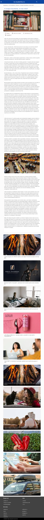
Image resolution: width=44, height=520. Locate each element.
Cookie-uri (6, 500)
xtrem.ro (5, 513)
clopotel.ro (6, 516)
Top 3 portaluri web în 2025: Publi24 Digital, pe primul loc (17, 472)
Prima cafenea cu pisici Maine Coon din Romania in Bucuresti (18, 406)
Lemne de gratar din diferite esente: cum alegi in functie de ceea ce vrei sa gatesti (21, 384)
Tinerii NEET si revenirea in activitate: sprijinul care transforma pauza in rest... (20, 362)
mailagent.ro (24, 513)
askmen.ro (6, 509)
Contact (24, 500)
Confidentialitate (7, 504)
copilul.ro (24, 514)
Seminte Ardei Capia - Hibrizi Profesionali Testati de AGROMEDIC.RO (20, 450)
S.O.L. (24, 504)
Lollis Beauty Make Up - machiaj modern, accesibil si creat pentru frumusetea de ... (19, 335)
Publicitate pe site (26, 502)
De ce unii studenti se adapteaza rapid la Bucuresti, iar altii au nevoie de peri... (21, 309)
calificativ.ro (24, 509)
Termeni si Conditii (7, 502)
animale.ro (24, 511)
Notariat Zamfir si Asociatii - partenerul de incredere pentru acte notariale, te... (21, 283)
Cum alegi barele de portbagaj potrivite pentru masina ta (17, 494)
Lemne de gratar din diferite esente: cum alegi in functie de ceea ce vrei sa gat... (21, 257)
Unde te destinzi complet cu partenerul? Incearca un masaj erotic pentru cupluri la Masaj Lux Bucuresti (21, 427)
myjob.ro (5, 514)
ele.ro (5, 511)
